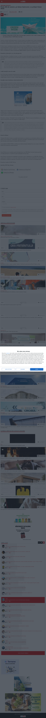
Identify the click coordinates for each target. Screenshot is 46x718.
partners (8, 353)
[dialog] (23, 359)
